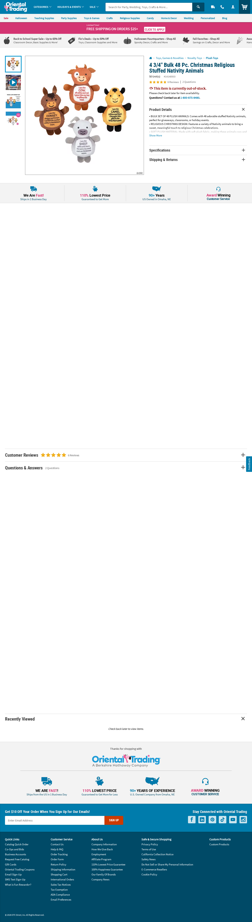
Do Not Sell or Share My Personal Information (167, 864)
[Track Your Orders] (213, 7)
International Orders (62, 879)
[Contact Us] (222, 7)
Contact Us (57, 844)
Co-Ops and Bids (14, 849)
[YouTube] (233, 819)
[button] (84, 115)
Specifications (159, 150)
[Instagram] (243, 819)
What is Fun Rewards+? (18, 884)
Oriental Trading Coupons (19, 869)
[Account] (233, 7)
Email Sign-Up (13, 874)
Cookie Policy (149, 874)
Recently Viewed (19, 719)
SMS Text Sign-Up (15, 879)
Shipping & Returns (163, 159)
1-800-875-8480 (189, 97)
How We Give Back (102, 849)
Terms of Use (148, 849)
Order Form (57, 859)
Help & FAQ (57, 849)
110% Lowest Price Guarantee (108, 864)
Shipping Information (63, 869)
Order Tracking (59, 854)
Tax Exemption (59, 889)
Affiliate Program (101, 859)
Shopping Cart (59, 874)
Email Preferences (61, 899)
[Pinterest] (212, 819)
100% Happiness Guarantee (107, 869)
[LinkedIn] (202, 819)
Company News (100, 879)
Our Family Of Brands (104, 874)
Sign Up (114, 820)
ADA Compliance (60, 894)
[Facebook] (192, 819)
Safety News (148, 859)
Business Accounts (15, 854)
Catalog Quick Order (16, 844)
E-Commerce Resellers (154, 869)
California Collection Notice (157, 854)
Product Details (160, 109)
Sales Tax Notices (61, 884)
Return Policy (58, 864)
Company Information (104, 844)
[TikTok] (222, 819)
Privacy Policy (149, 844)
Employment (99, 854)
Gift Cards (10, 864)
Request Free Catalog (17, 859)
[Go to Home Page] (150, 58)
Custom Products (219, 844)
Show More (155, 135)
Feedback (249, 464)
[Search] (198, 7)
